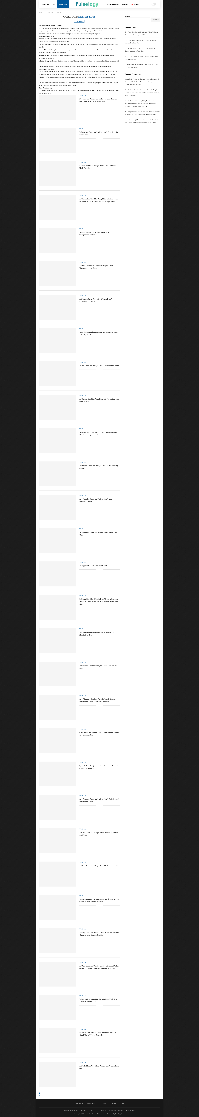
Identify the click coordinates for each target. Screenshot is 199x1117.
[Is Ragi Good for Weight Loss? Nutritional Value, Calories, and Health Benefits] (57, 940)
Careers (83, 1110)
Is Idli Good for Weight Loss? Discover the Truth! (99, 366)
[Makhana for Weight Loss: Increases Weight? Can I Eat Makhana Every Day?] (57, 1040)
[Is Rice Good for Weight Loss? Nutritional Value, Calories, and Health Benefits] (57, 907)
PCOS (53, 4)
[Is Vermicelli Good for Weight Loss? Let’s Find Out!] (57, 540)
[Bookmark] (147, 4)
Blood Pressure (112, 4)
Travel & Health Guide (71, 1110)
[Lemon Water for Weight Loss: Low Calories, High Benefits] (57, 173)
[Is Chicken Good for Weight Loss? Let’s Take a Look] (57, 674)
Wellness (125, 4)
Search (127, 16)
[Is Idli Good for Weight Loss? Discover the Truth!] (57, 373)
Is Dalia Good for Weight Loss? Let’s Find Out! (98, 866)
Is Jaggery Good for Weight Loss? (93, 566)
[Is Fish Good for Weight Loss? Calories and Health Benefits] (57, 640)
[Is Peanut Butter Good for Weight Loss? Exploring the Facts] (57, 307)
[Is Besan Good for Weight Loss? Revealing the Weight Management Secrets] (57, 440)
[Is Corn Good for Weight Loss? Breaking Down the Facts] (57, 840)
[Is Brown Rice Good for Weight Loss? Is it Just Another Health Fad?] (57, 1007)
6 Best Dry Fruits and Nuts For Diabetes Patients (141, 114)
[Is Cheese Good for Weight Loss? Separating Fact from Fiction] (57, 407)
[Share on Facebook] (98, 105)
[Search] (145, 4)
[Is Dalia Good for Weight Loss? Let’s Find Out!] (57, 874)
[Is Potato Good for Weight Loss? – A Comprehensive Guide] (57, 240)
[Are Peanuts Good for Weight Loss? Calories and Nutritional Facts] (57, 807)
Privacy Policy (131, 1110)
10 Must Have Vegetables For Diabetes (136, 120)
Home (40, 12)
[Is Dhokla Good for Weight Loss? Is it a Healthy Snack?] (57, 473)
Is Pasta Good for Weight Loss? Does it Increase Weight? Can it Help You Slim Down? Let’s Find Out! (98, 601)
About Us (92, 1110)
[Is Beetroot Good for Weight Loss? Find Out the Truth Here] (57, 140)
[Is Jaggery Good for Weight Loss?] (57, 573)
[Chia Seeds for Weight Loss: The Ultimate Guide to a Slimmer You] (57, 740)
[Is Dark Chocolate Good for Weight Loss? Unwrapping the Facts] (57, 273)
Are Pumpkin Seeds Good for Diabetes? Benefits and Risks (142, 112)
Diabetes (45, 4)
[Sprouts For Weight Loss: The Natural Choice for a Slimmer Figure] (57, 774)
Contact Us (102, 1110)
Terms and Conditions (116, 1110)
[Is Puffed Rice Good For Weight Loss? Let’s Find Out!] (57, 1074)
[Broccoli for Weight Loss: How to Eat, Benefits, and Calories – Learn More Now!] (57, 107)
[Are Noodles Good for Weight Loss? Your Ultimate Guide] (57, 507)
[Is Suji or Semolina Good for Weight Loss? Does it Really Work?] (57, 340)
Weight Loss (63, 4)
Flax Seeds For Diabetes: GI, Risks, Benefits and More (141, 101)
